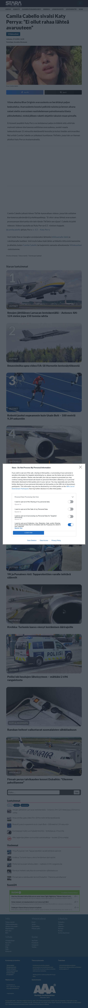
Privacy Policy (56, 540)
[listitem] (44, 497)
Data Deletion (31, 540)
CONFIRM (29, 533)
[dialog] (44, 504)
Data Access (44, 540)
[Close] (81, 468)
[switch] (70, 501)
